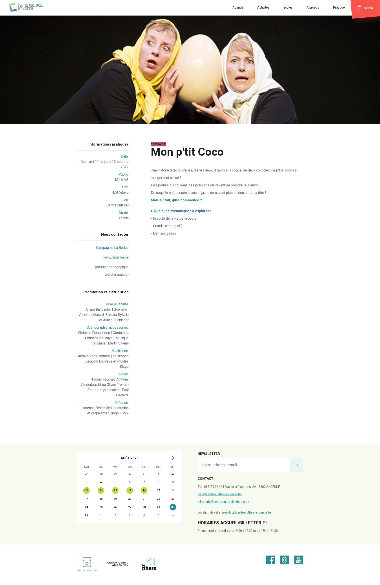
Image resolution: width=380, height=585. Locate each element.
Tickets (368, 7)
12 (115, 490)
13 (129, 490)
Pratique (339, 7)
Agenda (237, 7)
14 (144, 490)
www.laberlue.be (116, 257)
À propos (313, 7)
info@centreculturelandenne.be (220, 494)
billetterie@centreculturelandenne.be (223, 501)
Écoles (287, 7)
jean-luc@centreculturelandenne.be (247, 512)
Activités (263, 7)
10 (86, 490)
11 (100, 490)
